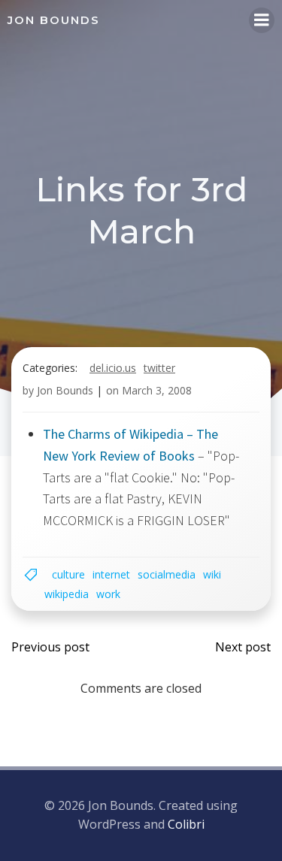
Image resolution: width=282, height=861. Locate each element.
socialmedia (167, 574)
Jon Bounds (65, 390)
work (108, 594)
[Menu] (261, 20)
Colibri (186, 824)
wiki (212, 574)
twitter (159, 368)
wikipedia (66, 594)
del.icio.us (112, 368)
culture (68, 574)
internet (111, 574)
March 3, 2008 (157, 390)
